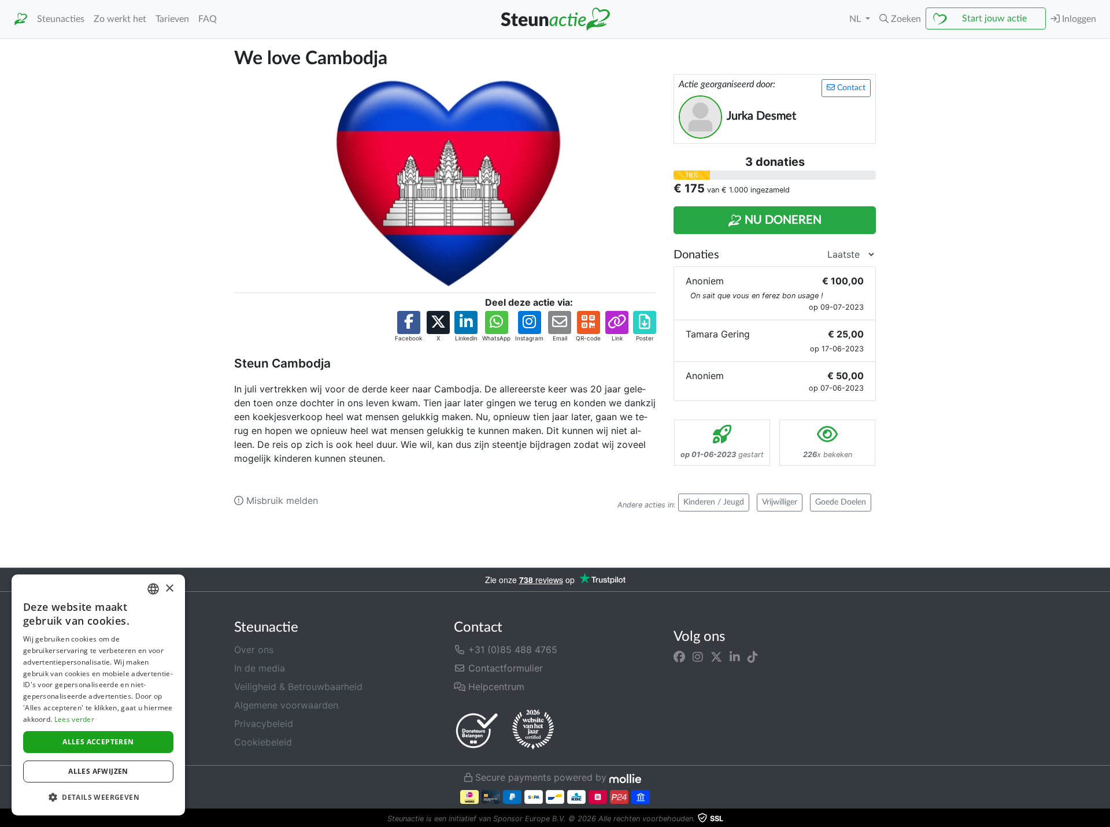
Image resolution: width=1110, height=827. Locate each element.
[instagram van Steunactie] (698, 656)
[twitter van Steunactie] (716, 656)
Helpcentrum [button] (494, 686)
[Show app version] (1102, 819)
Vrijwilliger (779, 502)
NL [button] (856, 19)
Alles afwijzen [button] (98, 771)
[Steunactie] (20, 19)
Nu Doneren (782, 220)
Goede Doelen (840, 502)
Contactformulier (504, 668)
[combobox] (153, 589)
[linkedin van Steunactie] (735, 656)
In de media (259, 668)
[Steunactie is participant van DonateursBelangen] (477, 730)
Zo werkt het (120, 19)
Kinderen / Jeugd (713, 502)
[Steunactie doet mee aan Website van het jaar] (533, 730)
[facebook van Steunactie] (679, 656)
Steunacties (60, 19)
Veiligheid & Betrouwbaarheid (298, 686)
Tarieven (172, 19)
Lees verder (74, 719)
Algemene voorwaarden (286, 705)
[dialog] (98, 694)
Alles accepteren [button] (98, 742)
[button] (900, 19)
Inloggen (1078, 19)
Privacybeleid (263, 723)
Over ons (253, 649)
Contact (850, 88)
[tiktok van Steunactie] (753, 656)
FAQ (207, 19)
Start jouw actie (994, 18)
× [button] (169, 588)
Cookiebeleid (263, 742)
